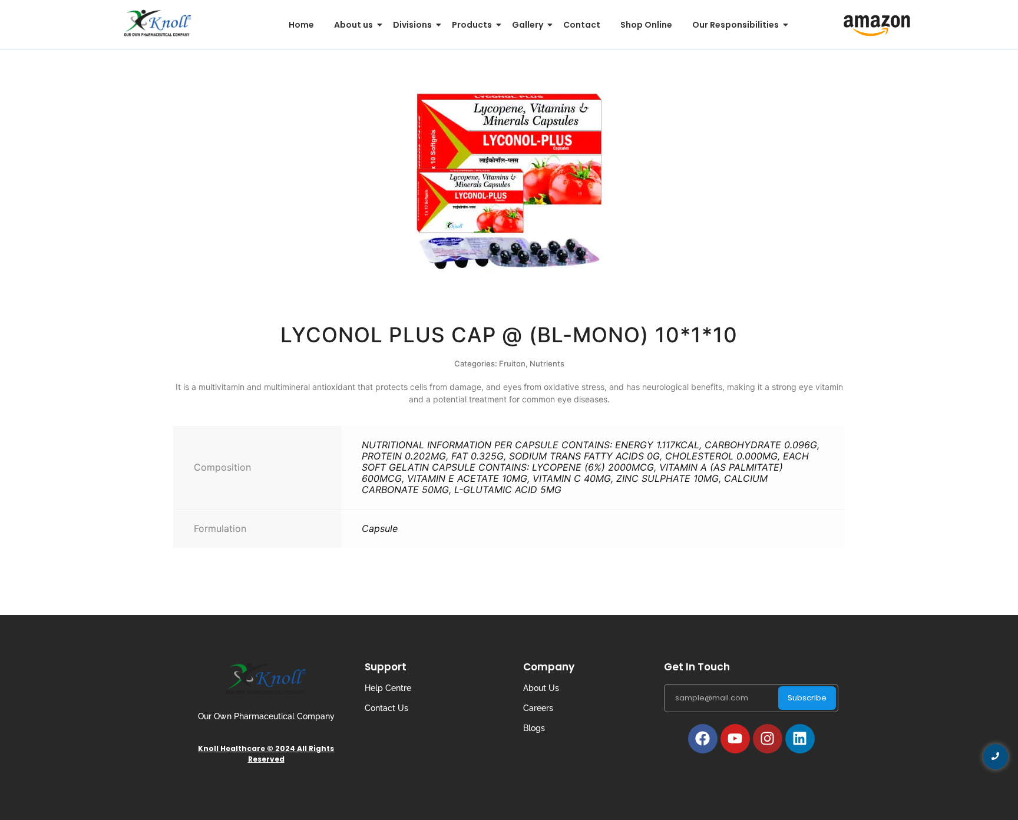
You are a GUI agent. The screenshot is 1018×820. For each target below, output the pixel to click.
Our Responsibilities (735, 25)
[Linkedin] (800, 738)
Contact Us (386, 708)
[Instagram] (767, 738)
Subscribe (807, 697)
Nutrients (547, 363)
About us (353, 25)
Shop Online (646, 25)
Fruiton (512, 363)
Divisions (412, 25)
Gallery (527, 25)
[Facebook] (703, 738)
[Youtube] (735, 738)
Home (301, 25)
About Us (541, 688)
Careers (538, 708)
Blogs (534, 728)
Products (472, 25)
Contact (581, 25)
